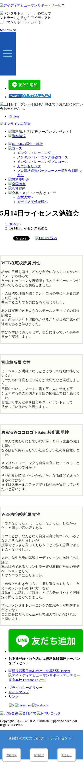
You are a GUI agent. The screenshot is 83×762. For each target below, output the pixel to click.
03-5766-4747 (9, 30)
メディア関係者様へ (32, 202)
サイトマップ (19, 692)
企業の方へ (25, 197)
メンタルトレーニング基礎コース (42, 157)
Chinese (14, 116)
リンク (14, 696)
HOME (14, 224)
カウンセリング (29, 166)
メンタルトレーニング (34, 153)
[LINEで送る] (46, 238)
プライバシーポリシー (26, 687)
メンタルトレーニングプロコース (42, 162)
